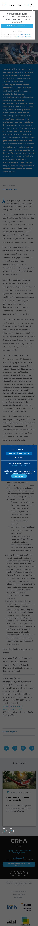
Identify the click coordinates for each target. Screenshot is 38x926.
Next (11, 830)
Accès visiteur (17, 30)
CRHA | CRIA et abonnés (17, 25)
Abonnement (19, 476)
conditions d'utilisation (25, 34)
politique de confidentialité (24, 36)
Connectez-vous (18, 465)
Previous (4, 830)
